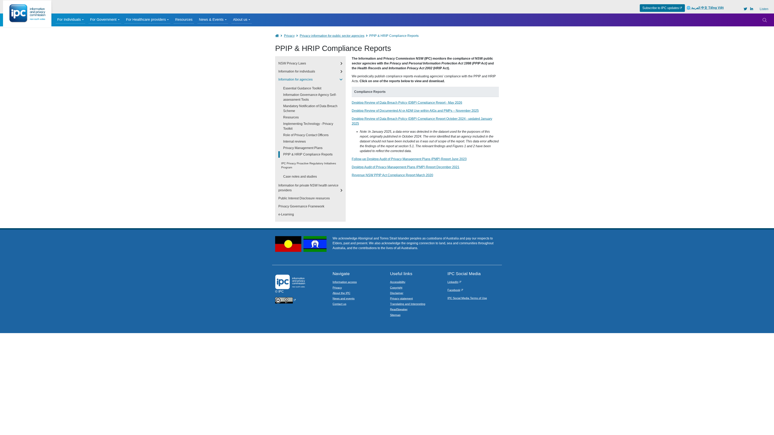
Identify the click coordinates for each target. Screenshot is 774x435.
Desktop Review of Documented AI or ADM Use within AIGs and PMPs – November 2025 (415, 110)
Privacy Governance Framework (301, 206)
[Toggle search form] (764, 19)
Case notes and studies (300, 176)
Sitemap (395, 315)
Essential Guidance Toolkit (302, 88)
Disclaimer (396, 293)
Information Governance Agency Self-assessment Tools (309, 97)
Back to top (762, 423)
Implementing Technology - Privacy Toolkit (308, 126)
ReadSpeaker (399, 309)
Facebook (453, 290)
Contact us (339, 304)
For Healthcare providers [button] (146, 20)
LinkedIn (452, 282)
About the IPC (341, 293)
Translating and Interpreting (407, 304)
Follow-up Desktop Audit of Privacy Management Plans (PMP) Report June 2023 (409, 159)
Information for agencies (295, 79)
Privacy (289, 35)
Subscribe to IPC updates (660, 8)
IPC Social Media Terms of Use (467, 298)
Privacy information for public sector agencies (332, 35)
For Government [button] (103, 20)
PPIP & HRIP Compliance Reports (308, 154)
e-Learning (286, 214)
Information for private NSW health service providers (308, 188)
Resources (183, 20)
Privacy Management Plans (302, 148)
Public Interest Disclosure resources (304, 198)
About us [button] (240, 20)
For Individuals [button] (69, 20)
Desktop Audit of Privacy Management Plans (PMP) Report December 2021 (405, 167)
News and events (344, 298)
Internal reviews (294, 141)
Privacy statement (401, 298)
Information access (345, 282)
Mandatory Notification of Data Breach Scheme (310, 108)
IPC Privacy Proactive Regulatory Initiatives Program (308, 165)
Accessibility (397, 282)
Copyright (396, 287)
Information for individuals (296, 71)
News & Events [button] (211, 20)
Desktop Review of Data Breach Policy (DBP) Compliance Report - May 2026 (407, 102)
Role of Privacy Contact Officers (306, 135)
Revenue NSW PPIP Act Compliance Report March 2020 (392, 175)
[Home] (27, 13)
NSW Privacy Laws (292, 63)
